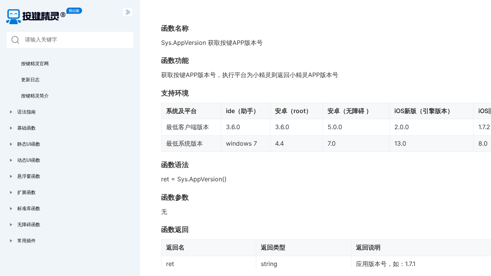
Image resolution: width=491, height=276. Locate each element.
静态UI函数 (28, 144)
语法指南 (26, 112)
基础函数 (26, 128)
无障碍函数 (28, 224)
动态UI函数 (28, 160)
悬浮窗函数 (28, 176)
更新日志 (30, 79)
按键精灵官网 (35, 63)
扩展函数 (26, 192)
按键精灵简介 (35, 96)
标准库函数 (28, 208)
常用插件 (26, 240)
